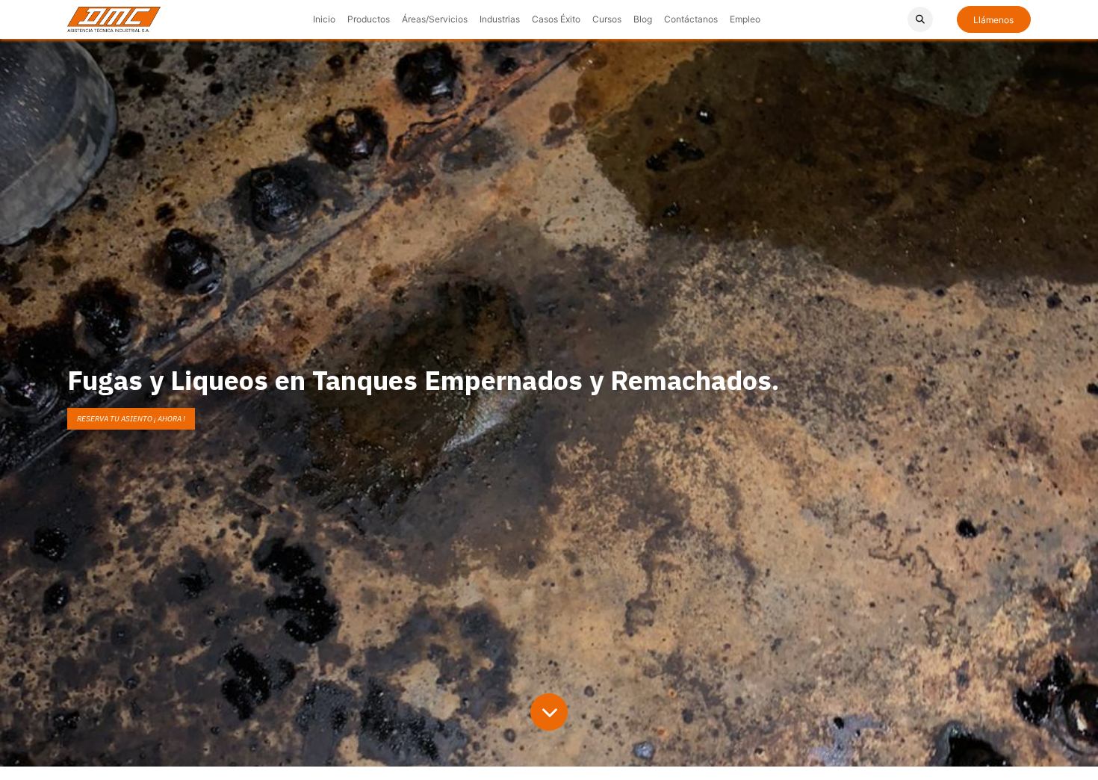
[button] (920, 19)
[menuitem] (324, 19)
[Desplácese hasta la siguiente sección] (549, 712)
